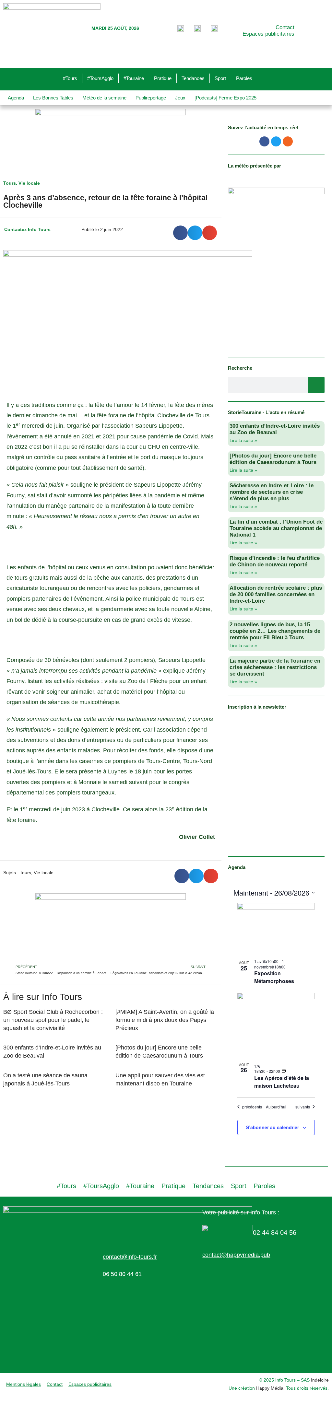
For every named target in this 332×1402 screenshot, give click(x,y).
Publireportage (151, 97)
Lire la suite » (243, 440)
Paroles (244, 78)
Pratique (163, 78)
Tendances (193, 78)
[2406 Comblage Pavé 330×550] (276, 267)
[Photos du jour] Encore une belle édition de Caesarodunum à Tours (273, 459)
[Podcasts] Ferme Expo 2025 (225, 97)
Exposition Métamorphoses (274, 977)
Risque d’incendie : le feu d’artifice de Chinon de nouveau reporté (275, 561)
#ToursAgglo (100, 78)
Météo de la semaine (104, 97)
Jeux (180, 97)
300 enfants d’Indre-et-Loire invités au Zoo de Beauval (275, 429)
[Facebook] (264, 141)
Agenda (16, 97)
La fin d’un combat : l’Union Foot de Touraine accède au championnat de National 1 (276, 528)
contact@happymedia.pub (236, 1255)
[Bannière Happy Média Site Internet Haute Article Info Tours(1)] (110, 928)
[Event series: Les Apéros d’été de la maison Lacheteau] (284, 1071)
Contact (285, 27)
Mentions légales (23, 1384)
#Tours (70, 78)
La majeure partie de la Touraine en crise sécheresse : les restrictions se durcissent (275, 667)
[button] (180, 233)
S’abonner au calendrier (272, 1127)
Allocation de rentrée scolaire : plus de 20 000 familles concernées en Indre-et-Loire (276, 594)
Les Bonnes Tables (53, 97)
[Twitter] (276, 141)
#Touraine (134, 78)
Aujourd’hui (276, 1106)
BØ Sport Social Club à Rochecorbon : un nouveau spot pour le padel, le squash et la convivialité (53, 1020)
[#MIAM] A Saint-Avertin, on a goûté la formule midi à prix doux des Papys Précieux (164, 1020)
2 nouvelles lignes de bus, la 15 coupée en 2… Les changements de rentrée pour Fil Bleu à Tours (275, 631)
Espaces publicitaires (268, 34)
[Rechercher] (316, 385)
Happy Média (269, 1388)
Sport (220, 78)
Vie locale (29, 183)
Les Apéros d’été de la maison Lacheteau (281, 1081)
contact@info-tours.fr (130, 1257)
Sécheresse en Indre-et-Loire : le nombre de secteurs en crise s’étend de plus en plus (272, 492)
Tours (9, 183)
